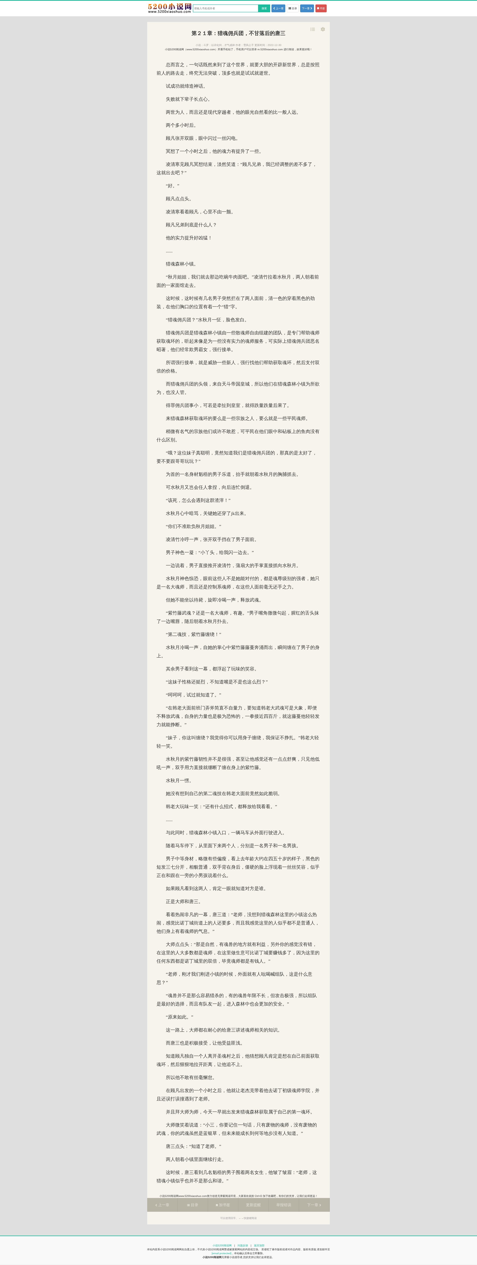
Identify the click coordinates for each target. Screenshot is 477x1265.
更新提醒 (253, 1205)
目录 (294, 8)
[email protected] (221, 1253)
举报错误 (283, 1205)
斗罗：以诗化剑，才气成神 (219, 45)
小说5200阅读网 (222, 1245)
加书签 (224, 1205)
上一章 (279, 8)
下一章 (306, 8)
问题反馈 (243, 1245)
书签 (322, 8)
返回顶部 (259, 1245)
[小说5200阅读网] (169, 12)
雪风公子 (248, 45)
